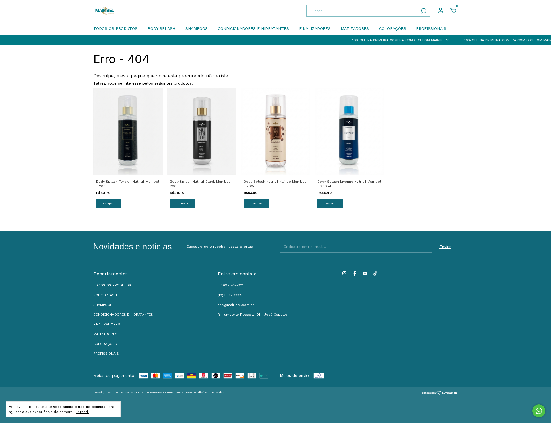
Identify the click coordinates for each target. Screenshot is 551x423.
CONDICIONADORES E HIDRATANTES (253, 28)
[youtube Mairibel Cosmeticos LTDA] (365, 273)
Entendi (82, 412)
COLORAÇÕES (392, 28)
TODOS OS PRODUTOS (115, 28)
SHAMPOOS (196, 28)
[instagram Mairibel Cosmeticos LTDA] (344, 273)
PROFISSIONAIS (431, 28)
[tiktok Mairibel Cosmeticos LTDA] (375, 273)
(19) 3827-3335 (230, 295)
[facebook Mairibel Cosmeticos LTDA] (354, 273)
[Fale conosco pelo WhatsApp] (538, 410)
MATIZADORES (355, 28)
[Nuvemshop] (440, 393)
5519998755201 (230, 285)
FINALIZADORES (315, 28)
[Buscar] (423, 11)
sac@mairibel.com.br (236, 305)
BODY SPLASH (161, 28)
